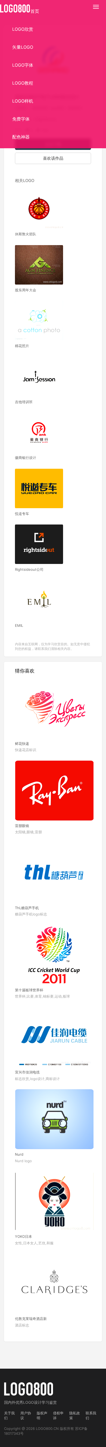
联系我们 (91, 1415)
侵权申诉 (58, 1415)
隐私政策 (74, 1415)
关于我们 (9, 1415)
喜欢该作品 (53, 158)
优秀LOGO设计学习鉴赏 (36, 1402)
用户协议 (25, 1415)
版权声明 (42, 1415)
